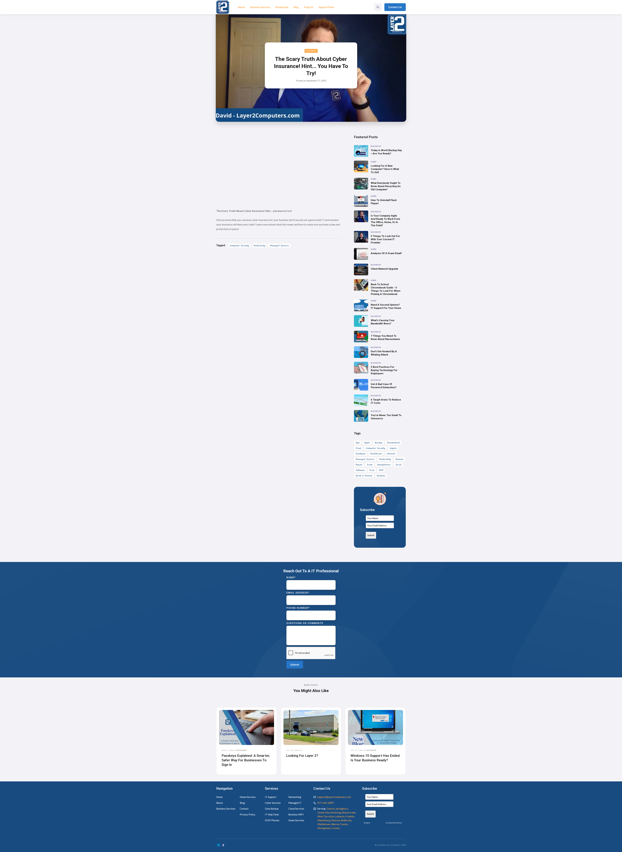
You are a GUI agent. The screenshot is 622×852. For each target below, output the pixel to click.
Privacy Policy (247, 814)
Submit (370, 535)
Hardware (361, 454)
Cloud (358, 448)
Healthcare (376, 454)
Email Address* (297, 592)
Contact (244, 808)
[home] (222, 7)
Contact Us (395, 7)
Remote (399, 459)
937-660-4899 (325, 802)
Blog (296, 7)
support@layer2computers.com (334, 796)
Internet (390, 454)
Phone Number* (298, 608)
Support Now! (326, 7)
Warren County (339, 824)
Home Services (248, 796)
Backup (378, 443)
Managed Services (279, 245)
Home (219, 796)
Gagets (393, 448)
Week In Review (364, 476)
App (358, 443)
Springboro (342, 808)
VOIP (381, 470)
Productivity (259, 245)
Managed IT (294, 802)
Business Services (260, 7)
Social (398, 465)
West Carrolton (325, 816)
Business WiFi (296, 814)
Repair (359, 465)
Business (311, 51)
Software (360, 470)
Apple (367, 443)
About (241, 7)
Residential (282, 7)
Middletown (323, 824)
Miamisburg (323, 820)
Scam (369, 465)
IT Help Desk (272, 814)
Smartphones (384, 465)
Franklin (350, 816)
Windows (381, 476)
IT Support (270, 796)
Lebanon (340, 816)
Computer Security (239, 245)
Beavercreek (348, 812)
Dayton (331, 808)
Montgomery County (328, 828)
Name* (291, 577)
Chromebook (393, 443)
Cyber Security (273, 802)
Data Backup (272, 808)
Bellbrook (346, 820)
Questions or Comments (304, 623)
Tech (371, 470)
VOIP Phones (272, 820)
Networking (294, 796)
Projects (308, 7)
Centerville (323, 812)
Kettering (335, 812)
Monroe (335, 820)
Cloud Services (296, 808)
